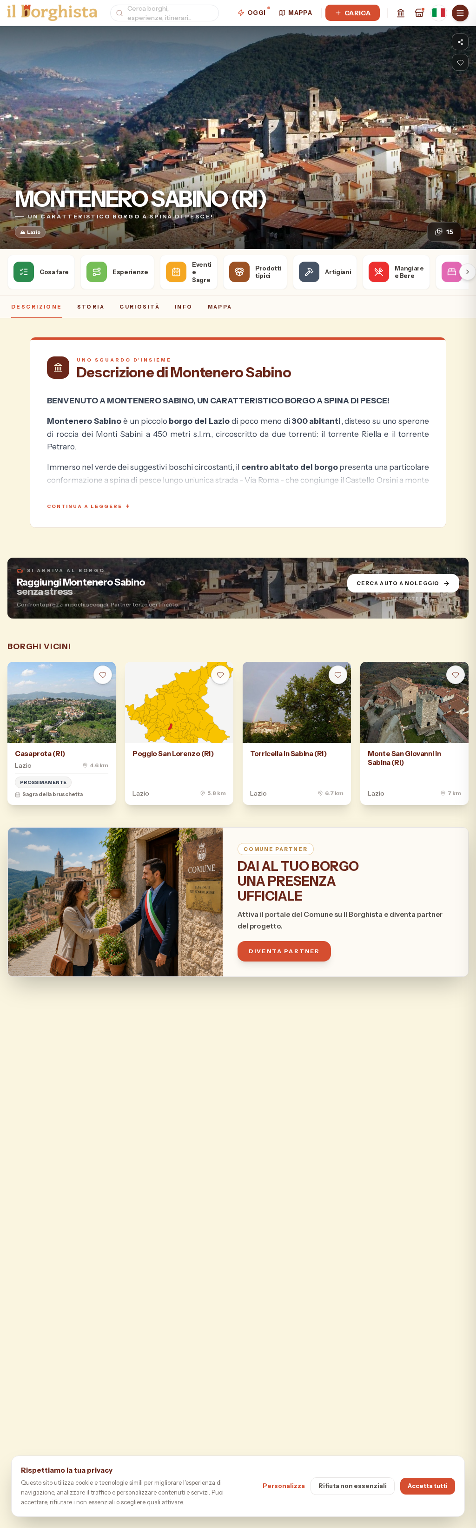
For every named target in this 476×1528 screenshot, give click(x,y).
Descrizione (36, 306)
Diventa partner (284, 951)
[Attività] (419, 13)
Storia (91, 306)
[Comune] (400, 13)
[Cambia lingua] (438, 13)
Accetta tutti (428, 1485)
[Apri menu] (460, 13)
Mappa (300, 12)
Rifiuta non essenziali (352, 1485)
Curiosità (139, 306)
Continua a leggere (89, 506)
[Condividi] (460, 41)
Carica (357, 13)
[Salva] (460, 62)
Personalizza (284, 1485)
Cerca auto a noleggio (398, 583)
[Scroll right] (467, 271)
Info (184, 306)
